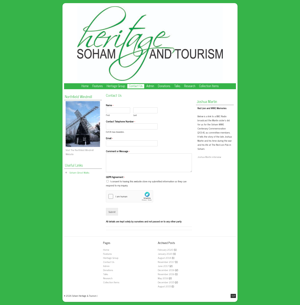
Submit (111, 212)
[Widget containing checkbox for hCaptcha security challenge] (129, 196)
